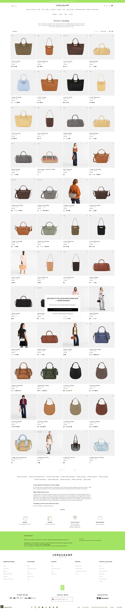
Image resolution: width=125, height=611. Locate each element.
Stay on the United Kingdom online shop (63, 313)
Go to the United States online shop (63, 309)
